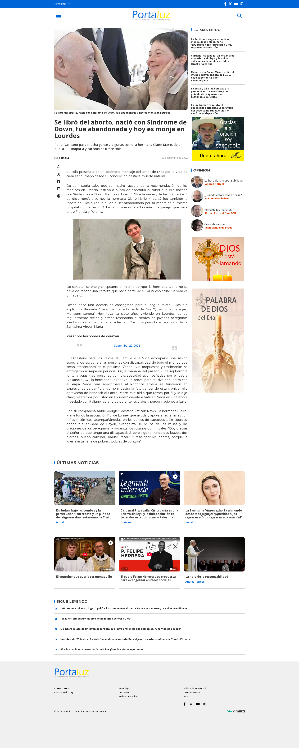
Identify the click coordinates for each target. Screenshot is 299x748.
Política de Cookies (129, 696)
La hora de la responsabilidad (223, 180)
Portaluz (64, 157)
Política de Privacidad (195, 688)
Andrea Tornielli (215, 184)
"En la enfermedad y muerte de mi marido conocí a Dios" (95, 618)
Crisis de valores (214, 224)
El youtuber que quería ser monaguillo (84, 577)
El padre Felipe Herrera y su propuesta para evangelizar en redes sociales (148, 578)
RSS (186, 696)
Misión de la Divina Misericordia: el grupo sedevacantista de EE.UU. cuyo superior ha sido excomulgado (212, 76)
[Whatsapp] (58, 167)
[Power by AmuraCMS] (236, 711)
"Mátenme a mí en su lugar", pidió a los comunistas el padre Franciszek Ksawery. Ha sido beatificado (123, 608)
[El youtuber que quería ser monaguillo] (84, 554)
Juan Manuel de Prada (218, 227)
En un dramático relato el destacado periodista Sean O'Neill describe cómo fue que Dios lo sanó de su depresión (212, 109)
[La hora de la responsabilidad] (214, 554)
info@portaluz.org (63, 692)
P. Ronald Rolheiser (217, 198)
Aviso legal (124, 688)
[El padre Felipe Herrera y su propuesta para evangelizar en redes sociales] (149, 554)
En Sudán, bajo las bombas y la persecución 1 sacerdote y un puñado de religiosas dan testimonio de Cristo (210, 92)
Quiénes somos (192, 692)
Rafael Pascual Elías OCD (220, 213)
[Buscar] (239, 16)
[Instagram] (242, 4)
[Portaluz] (151, 20)
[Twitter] (231, 4)
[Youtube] (236, 4)
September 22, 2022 (127, 345)
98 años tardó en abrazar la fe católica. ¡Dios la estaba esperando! (101, 649)
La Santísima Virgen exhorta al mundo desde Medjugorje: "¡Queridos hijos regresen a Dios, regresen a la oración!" (211, 43)
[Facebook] (226, 4)
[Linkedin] (58, 188)
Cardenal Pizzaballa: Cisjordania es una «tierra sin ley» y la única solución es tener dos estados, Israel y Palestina (212, 60)
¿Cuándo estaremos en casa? (223, 195)
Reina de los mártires (218, 210)
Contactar (124, 692)
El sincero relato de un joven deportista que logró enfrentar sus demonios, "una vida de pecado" (120, 628)
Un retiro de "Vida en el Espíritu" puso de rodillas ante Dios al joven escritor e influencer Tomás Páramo (125, 639)
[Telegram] (58, 196)
